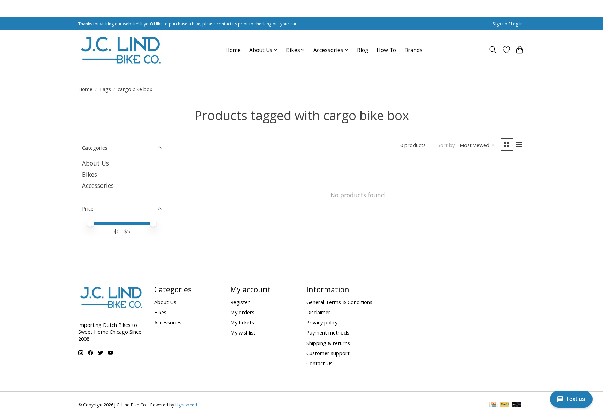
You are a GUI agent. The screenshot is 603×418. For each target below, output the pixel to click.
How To (386, 50)
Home (233, 50)
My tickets (242, 322)
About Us (95, 163)
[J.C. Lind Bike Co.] (121, 49)
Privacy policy (321, 322)
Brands (413, 50)
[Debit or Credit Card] (516, 405)
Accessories (98, 185)
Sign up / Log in (508, 24)
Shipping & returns (328, 342)
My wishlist (242, 332)
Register (240, 302)
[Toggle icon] (493, 50)
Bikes (89, 174)
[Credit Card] (493, 405)
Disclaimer (318, 312)
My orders (242, 312)
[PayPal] (504, 405)
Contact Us (319, 363)
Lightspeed (186, 405)
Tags (105, 89)
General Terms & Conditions (339, 302)
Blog (362, 50)
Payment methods (327, 332)
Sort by (446, 144)
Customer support (328, 353)
